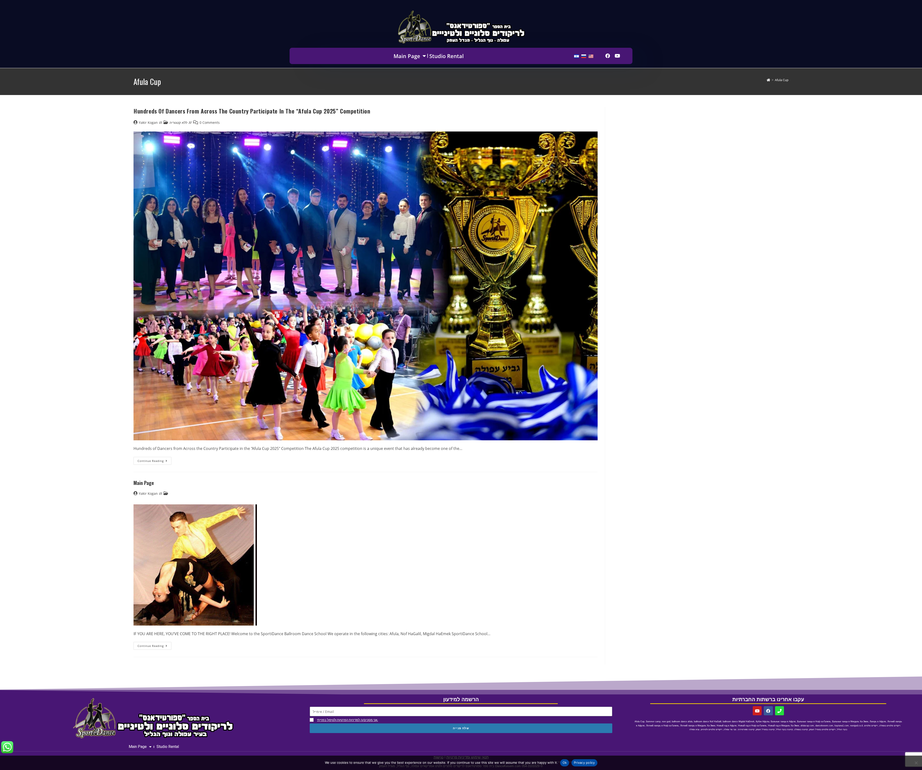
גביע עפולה (694, 729)
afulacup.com (807, 725)
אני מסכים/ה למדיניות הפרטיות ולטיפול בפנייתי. (347, 720)
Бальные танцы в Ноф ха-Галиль (814, 721)
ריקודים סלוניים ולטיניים (711, 729)
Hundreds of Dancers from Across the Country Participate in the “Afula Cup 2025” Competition (251, 111)
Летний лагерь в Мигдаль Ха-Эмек (697, 725)
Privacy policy (584, 762)
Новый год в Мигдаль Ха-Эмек (783, 725)
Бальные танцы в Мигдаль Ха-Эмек (850, 721)
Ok (565, 762)
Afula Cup (782, 80)
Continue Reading (154, 460)
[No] (916, 762)
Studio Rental (446, 56)
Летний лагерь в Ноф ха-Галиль (662, 725)
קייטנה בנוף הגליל (784, 729)
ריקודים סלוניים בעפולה (889, 725)
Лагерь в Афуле (878, 721)
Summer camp (653, 721)
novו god (666, 721)
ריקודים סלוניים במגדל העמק (822, 729)
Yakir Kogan (148, 122)
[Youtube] (617, 56)
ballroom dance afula (682, 721)
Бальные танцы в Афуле (783, 721)
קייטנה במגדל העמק (765, 729)
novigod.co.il (856, 725)
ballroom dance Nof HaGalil (707, 721)
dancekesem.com (824, 725)
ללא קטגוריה (178, 122)
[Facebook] (608, 56)
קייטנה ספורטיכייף (746, 729)
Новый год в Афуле (727, 725)
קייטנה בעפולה (801, 729)
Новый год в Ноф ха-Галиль (752, 725)
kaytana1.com (842, 725)
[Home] (768, 80)
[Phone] (779, 710)
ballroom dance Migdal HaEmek (738, 721)
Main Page (407, 56)
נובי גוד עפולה (730, 729)
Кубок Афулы (762, 721)
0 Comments (210, 122)
